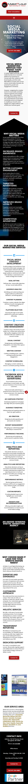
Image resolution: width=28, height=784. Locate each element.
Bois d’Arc (18, 716)
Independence (7, 721)
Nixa (4, 723)
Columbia (11, 718)
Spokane (5, 724)
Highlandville (15, 719)
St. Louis (18, 724)
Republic (13, 723)
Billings (12, 716)
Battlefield (19, 714)
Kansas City (19, 721)
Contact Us (14, 113)
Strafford (5, 726)
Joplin (13, 721)
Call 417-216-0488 (14, 51)
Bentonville (6, 716)
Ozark (8, 723)
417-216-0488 (16, 744)
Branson (5, 718)
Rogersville (19, 723)
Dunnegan (18, 718)
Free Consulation (14, 12)
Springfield (12, 724)
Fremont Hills (7, 719)
